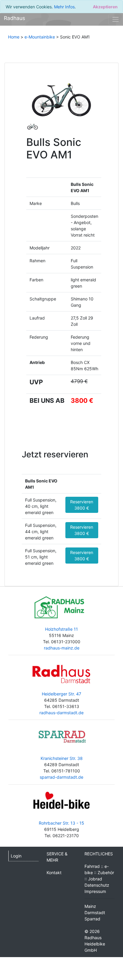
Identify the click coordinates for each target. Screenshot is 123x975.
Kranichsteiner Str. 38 (62, 758)
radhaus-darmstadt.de (61, 712)
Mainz (90, 906)
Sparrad (92, 918)
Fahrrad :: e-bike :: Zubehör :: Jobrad (99, 872)
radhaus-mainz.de (61, 647)
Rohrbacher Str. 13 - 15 (61, 823)
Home (13, 36)
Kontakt (54, 872)
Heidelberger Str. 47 (61, 693)
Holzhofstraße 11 (61, 629)
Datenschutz (96, 885)
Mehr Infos (64, 6)
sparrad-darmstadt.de (61, 777)
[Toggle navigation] (115, 19)
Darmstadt (94, 912)
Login (16, 855)
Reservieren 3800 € (81, 504)
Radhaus (14, 18)
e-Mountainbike (39, 36)
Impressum (95, 891)
